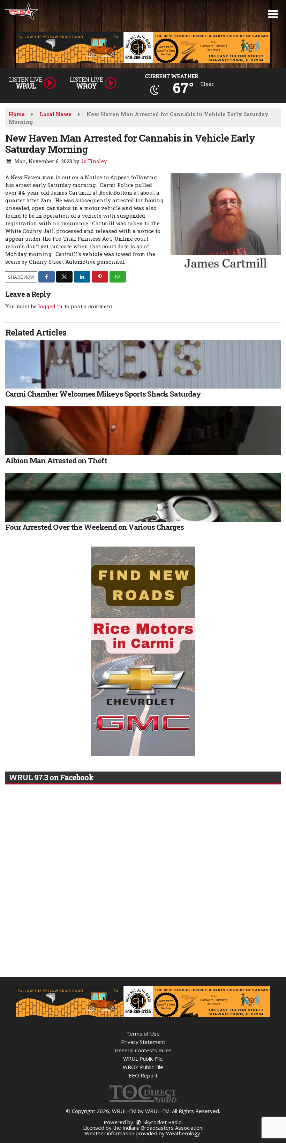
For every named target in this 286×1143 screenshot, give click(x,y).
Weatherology (183, 1133)
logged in (50, 306)
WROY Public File (143, 1066)
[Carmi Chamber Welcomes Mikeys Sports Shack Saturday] (143, 364)
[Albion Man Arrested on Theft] (143, 430)
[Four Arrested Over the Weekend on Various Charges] (143, 497)
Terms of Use (143, 1033)
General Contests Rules (143, 1050)
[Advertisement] (143, 47)
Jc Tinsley (94, 161)
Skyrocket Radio (162, 1122)
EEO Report (143, 1075)
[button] (273, 14)
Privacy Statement (143, 1041)
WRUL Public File (143, 1058)
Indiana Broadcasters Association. (162, 1127)
